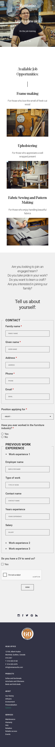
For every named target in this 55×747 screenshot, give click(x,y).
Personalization (11, 705)
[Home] (27, 6)
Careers (8, 708)
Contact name (13, 493)
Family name (13, 326)
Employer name (14, 462)
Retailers (8, 728)
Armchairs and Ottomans (14, 681)
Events (7, 734)
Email (9, 389)
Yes (7, 433)
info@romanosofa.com (14, 667)
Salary (8, 525)
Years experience (15, 509)
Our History (9, 696)
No (6, 437)
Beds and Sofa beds (13, 684)
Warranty (8, 722)
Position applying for (14, 409)
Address (11, 357)
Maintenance (10, 719)
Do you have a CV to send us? (18, 558)
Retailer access (11, 731)
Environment (10, 702)
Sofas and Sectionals (13, 678)
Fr (53, 6)
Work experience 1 (17, 454)
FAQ (6, 725)
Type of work (12, 477)
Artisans (8, 699)
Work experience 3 (17, 548)
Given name (13, 342)
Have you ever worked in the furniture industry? (22, 427)
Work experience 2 (17, 542)
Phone (10, 373)
